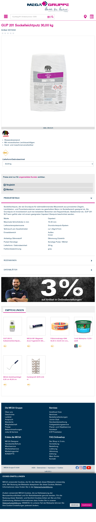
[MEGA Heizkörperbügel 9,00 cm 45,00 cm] (12, 365)
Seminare (53, 414)
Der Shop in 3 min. (57, 441)
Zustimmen (86, 505)
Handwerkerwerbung (58, 422)
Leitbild (8, 417)
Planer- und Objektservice (60, 427)
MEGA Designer (11, 441)
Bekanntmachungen (13, 429)
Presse (7, 427)
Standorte (9, 422)
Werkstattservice (12, 449)
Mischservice (10, 446)
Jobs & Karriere (11, 432)
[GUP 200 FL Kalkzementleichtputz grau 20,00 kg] (12, 326)
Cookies (60, 468)
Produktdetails (11, 198)
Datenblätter (10, 270)
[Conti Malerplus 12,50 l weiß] (83, 326)
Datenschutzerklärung (43, 487)
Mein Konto (54, 456)
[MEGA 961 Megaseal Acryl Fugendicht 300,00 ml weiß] (36, 326)
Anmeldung (54, 444)
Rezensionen (10, 260)
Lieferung (53, 449)
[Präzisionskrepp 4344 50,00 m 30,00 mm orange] (60, 326)
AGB (33, 467)
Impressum (52, 467)
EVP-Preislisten (55, 432)
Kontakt (52, 459)
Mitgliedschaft (11, 424)
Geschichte (9, 414)
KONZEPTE (9, 454)
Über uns (9, 412)
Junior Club (54, 419)
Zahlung (52, 454)
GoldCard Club (55, 412)
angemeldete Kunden (28, 177)
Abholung (53, 451)
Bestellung (53, 446)
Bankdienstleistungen (58, 417)
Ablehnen (74, 505)
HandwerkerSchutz (13, 444)
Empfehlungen (14, 310)
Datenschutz (41, 467)
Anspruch (9, 419)
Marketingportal (11, 451)
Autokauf (53, 429)
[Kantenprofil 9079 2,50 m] (36, 365)
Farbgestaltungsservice (59, 424)
